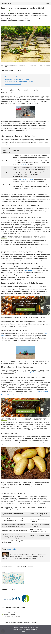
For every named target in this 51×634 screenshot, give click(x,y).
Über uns (32, 627)
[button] (3, 631)
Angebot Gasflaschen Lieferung (25, 309)
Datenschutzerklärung (24, 627)
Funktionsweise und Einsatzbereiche (14, 76)
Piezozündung (23, 164)
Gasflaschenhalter (33, 393)
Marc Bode (6, 10)
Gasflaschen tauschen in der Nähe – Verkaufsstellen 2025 (25, 629)
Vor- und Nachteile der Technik (13, 84)
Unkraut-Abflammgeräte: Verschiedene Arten (17, 79)
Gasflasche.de (6, 3)
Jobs (37, 627)
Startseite (23, 10)
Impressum (15, 627)
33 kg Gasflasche (32, 372)
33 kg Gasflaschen (29, 270)
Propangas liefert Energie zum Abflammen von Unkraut (19, 81)
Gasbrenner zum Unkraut (26, 179)
